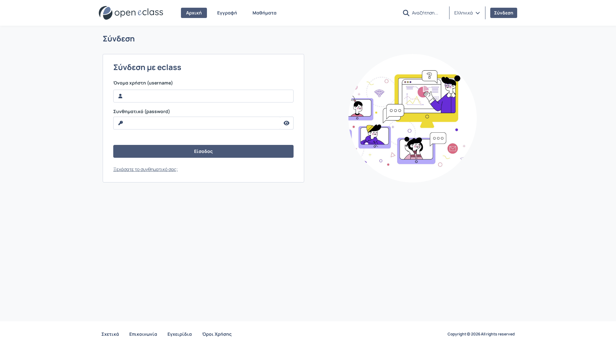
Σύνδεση (503, 13)
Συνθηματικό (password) (141, 111)
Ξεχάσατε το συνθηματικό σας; (145, 169)
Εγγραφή (227, 13)
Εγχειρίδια (179, 334)
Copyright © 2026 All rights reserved (481, 334)
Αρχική (194, 13)
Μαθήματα (264, 13)
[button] (467, 13)
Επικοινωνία (143, 334)
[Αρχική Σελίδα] (131, 12)
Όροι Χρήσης (217, 334)
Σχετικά (110, 334)
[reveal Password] (287, 123)
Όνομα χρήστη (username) (143, 82)
